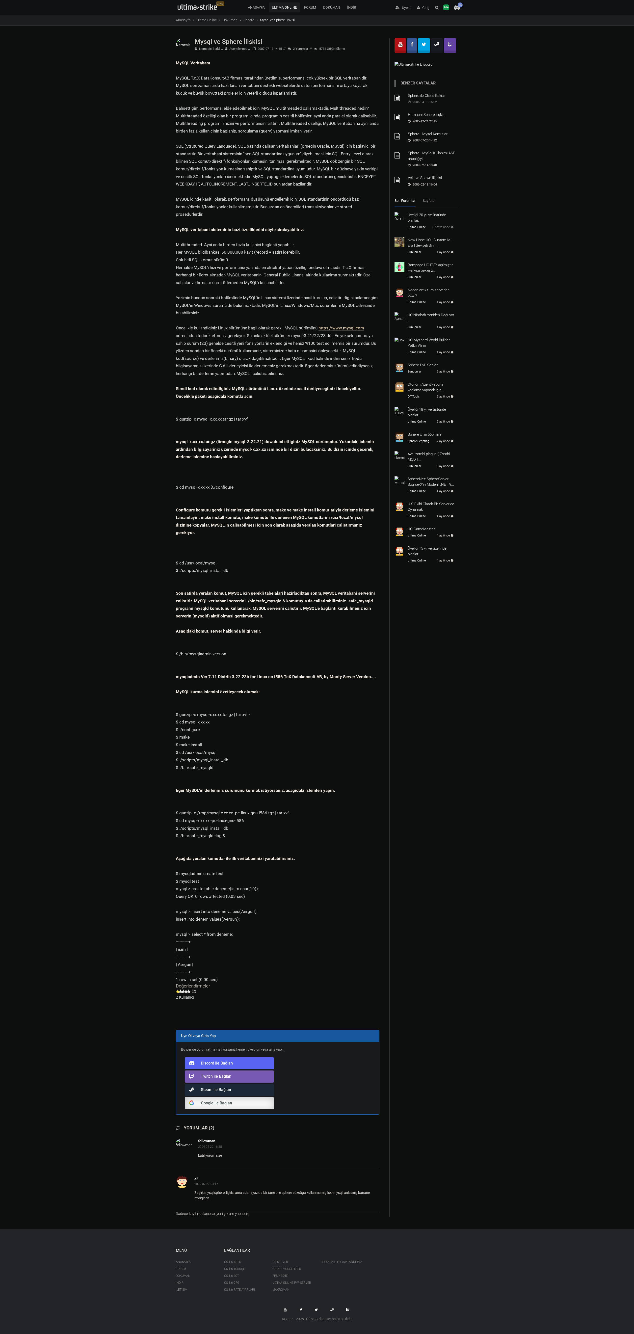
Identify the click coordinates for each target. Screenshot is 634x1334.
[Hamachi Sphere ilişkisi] (399, 117)
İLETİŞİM (181, 1289)
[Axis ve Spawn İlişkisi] (399, 180)
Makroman (281, 1289)
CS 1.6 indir (232, 1262)
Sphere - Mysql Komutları (428, 134)
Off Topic (414, 396)
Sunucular (414, 252)
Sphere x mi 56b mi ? (424, 434)
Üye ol (405, 8)
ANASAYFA (256, 7)
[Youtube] (400, 45)
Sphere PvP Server (423, 365)
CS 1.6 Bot (231, 1276)
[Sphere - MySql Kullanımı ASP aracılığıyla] (399, 155)
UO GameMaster (421, 529)
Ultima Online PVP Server (291, 1282)
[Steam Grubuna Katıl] (332, 1310)
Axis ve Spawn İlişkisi (425, 178)
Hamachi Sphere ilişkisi (426, 114)
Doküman (230, 20)
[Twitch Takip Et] (348, 1310)
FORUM (310, 7)
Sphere (248, 20)
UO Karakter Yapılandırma (341, 1262)
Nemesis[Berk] (209, 49)
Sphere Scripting (418, 441)
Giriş (424, 8)
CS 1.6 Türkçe (234, 1269)
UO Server (280, 1262)
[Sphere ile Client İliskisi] (399, 98)
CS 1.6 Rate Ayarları (239, 1289)
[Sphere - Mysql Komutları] (399, 136)
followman (206, 1141)
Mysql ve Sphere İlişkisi (228, 41)
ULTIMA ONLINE (284, 7)
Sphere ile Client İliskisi (426, 95)
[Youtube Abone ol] (285, 1310)
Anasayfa (183, 20)
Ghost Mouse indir (286, 1269)
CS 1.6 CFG (231, 1282)
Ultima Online (207, 20)
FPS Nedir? (280, 1276)
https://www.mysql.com (341, 327)
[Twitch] (450, 45)
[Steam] (437, 45)
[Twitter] (424, 45)
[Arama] (437, 7)
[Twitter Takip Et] (316, 1310)
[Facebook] (412, 45)
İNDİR (351, 7)
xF (196, 1178)
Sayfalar (429, 201)
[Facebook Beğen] (301, 1310)
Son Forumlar (405, 201)
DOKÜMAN (331, 7)
